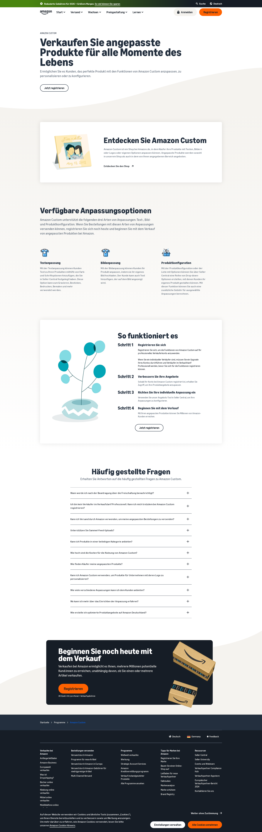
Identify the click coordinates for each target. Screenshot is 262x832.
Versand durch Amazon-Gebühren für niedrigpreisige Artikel (88, 770)
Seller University (202, 759)
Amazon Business (48, 762)
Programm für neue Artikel (83, 759)
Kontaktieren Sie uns (204, 791)
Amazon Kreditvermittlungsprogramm (135, 770)
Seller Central (201, 755)
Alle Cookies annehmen (205, 824)
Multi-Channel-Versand (81, 776)
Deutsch (176, 736)
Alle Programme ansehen (132, 783)
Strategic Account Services (133, 764)
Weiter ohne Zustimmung (204, 813)
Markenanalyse (168, 785)
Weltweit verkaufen (130, 755)
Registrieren (73, 689)
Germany (196, 736)
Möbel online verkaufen (46, 799)
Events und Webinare (205, 764)
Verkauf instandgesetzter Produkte (132, 777)
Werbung (125, 759)
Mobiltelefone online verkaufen (49, 806)
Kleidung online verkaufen (47, 791)
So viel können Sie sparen (107, 3)
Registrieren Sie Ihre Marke (170, 760)
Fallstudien (166, 781)
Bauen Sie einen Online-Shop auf (171, 767)
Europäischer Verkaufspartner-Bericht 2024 (206, 783)
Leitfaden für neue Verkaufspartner (169, 775)
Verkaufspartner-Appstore (207, 776)
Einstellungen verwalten (167, 824)
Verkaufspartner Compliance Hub (208, 770)
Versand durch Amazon (82, 755)
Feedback (214, 736)
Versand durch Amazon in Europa (86, 764)
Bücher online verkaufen (46, 784)
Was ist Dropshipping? (47, 776)
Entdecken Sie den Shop (116, 166)
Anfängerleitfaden (48, 758)
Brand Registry (168, 794)
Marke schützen (168, 789)
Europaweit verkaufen (45, 768)
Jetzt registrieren (54, 88)
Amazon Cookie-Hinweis (62, 825)
